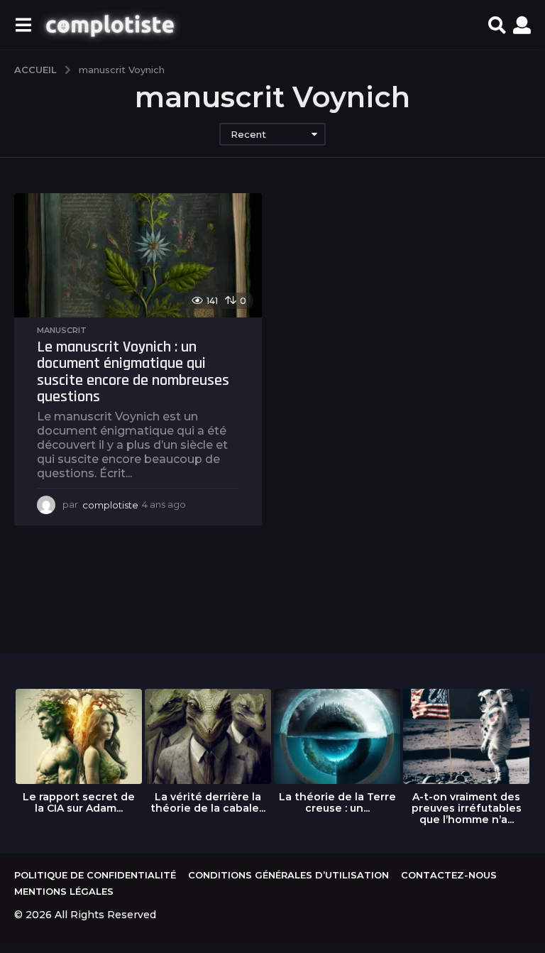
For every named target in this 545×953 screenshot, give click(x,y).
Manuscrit (62, 330)
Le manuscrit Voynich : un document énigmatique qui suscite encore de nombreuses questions (133, 372)
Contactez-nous (449, 875)
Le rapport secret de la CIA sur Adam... (79, 802)
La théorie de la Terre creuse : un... (337, 802)
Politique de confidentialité (95, 875)
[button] (23, 25)
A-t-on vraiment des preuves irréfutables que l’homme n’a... (467, 808)
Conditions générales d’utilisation (288, 875)
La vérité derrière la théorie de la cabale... (207, 802)
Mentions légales (64, 891)
